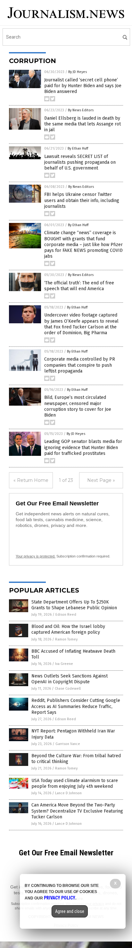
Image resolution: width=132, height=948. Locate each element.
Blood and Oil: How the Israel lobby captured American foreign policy (68, 629)
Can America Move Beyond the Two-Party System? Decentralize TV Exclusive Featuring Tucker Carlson (77, 810)
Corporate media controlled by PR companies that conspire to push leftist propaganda (79, 364)
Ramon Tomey (66, 639)
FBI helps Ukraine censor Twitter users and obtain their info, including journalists (81, 200)
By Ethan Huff (78, 148)
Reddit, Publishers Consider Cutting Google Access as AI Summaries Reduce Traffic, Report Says (75, 706)
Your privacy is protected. (35, 556)
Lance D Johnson (68, 793)
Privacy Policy (59, 897)
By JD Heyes (77, 72)
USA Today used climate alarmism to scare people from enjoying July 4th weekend (74, 783)
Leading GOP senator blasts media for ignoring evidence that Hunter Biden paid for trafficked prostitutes (83, 447)
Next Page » (101, 480)
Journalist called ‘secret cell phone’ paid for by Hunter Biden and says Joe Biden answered (82, 85)
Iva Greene (64, 664)
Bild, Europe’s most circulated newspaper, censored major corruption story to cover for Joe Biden (77, 406)
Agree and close (69, 911)
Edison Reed (65, 614)
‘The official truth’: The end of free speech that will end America (79, 285)
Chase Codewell (68, 688)
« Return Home (30, 480)
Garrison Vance (67, 744)
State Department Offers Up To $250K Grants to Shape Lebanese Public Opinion (74, 605)
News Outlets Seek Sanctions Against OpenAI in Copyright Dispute (69, 679)
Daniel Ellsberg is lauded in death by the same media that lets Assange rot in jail (82, 124)
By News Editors (81, 110)
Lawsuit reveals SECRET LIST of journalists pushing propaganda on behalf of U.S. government (80, 162)
